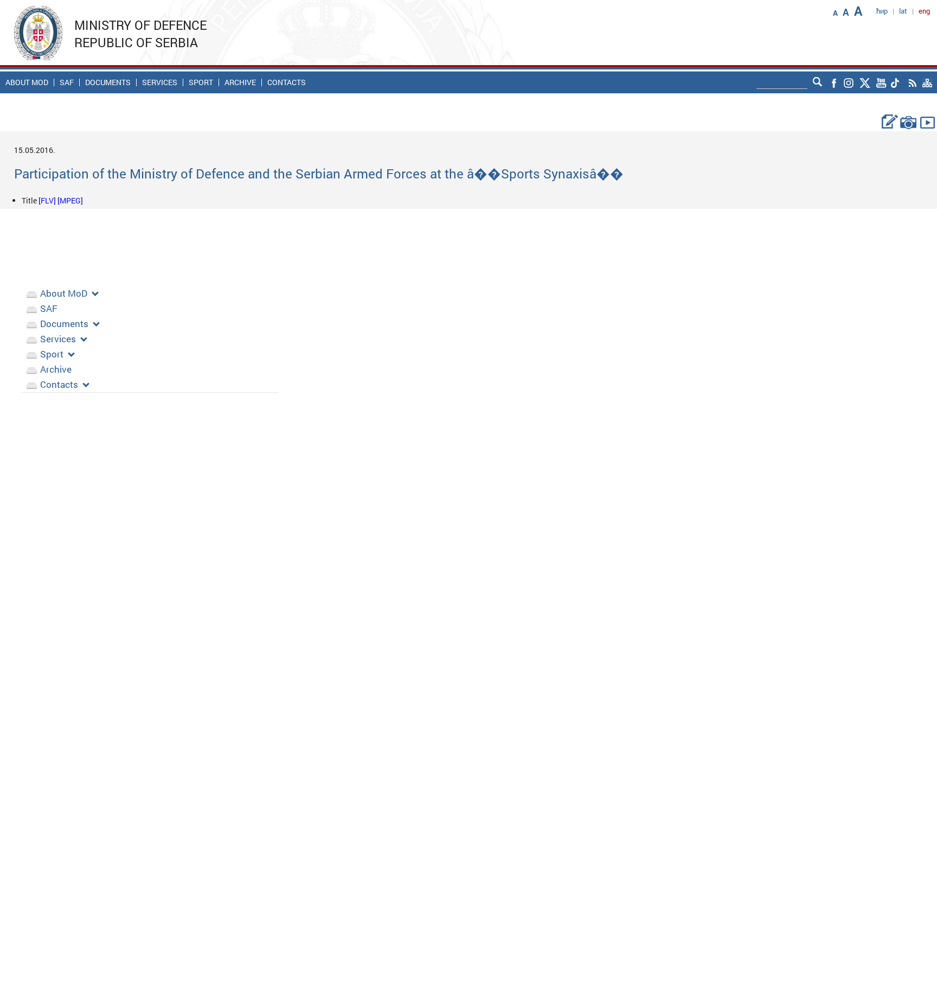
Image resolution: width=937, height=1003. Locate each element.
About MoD (26, 82)
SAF (67, 82)
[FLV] (47, 200)
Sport (201, 82)
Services (159, 82)
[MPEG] (70, 200)
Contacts (286, 82)
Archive (240, 82)
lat (903, 11)
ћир (882, 11)
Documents (108, 82)
